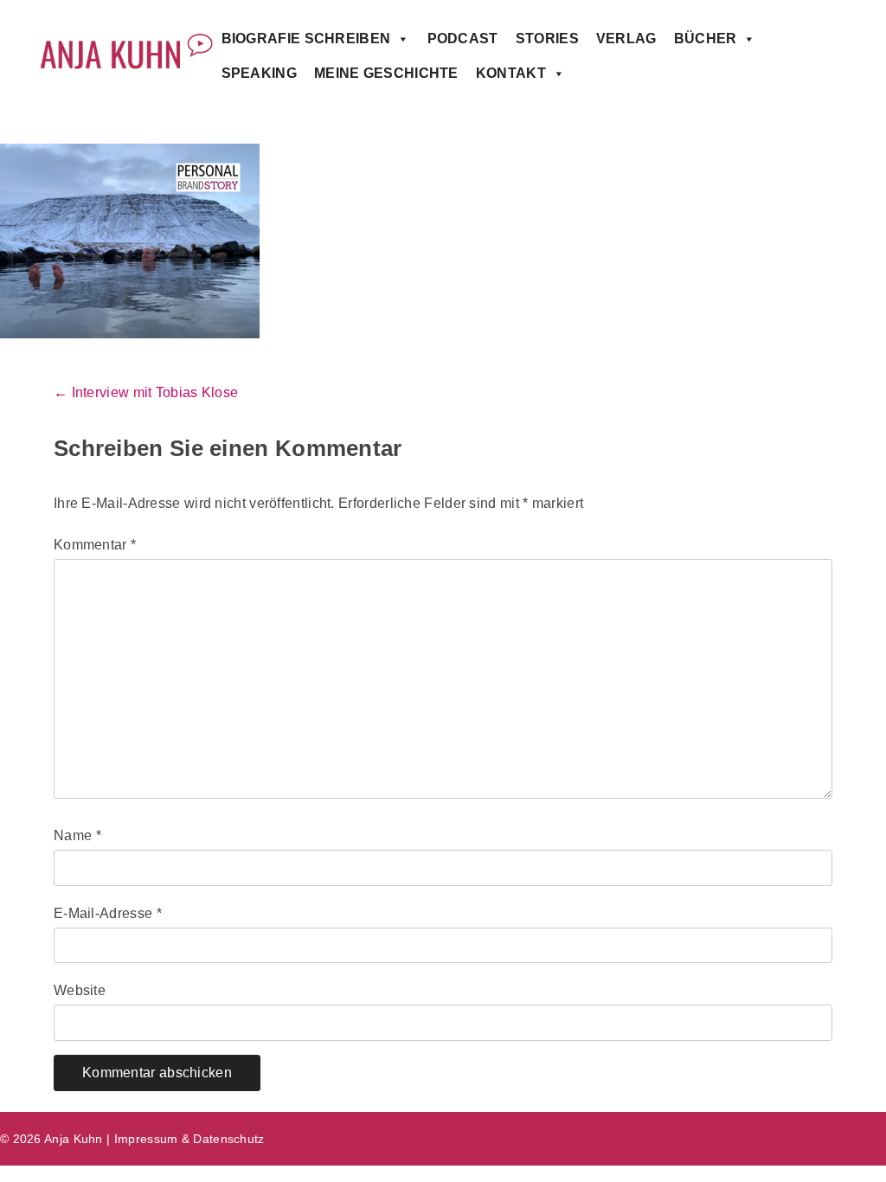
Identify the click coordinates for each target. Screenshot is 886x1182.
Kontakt (511, 73)
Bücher (705, 38)
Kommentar (95, 544)
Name (77, 835)
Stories (547, 38)
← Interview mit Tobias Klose (146, 392)
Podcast (462, 38)
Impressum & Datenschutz (189, 1139)
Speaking (259, 73)
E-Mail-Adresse (108, 913)
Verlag (626, 38)
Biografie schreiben (306, 38)
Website (80, 990)
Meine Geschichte (386, 73)
